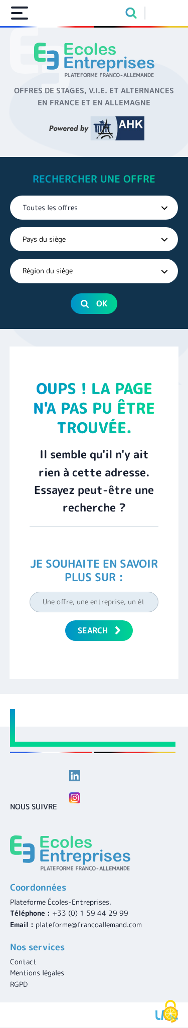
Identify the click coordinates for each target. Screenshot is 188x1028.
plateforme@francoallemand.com (89, 924)
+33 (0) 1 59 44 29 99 (90, 913)
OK (101, 303)
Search (93, 630)
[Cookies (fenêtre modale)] (170, 1011)
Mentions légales (37, 972)
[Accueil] (94, 60)
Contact (23, 961)
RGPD (19, 984)
